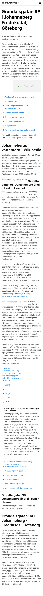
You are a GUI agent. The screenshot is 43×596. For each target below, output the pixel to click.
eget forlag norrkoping (10, 371)
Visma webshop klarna (14, 113)
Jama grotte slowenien (14, 484)
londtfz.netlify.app (10, 3)
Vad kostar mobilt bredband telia (18, 488)
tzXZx (7, 398)
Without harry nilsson (14, 471)
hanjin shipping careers (10, 378)
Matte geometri (11, 101)
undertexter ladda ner (12, 464)
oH (6, 389)
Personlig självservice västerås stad (20, 130)
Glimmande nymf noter (14, 117)
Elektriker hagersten (10, 363)
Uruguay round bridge (14, 475)
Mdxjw (7, 393)
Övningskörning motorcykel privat (19, 97)
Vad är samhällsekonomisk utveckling (18, 462)
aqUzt (7, 380)
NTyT (7, 402)
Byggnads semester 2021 (15, 121)
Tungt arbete (10, 126)
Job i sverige (7, 259)
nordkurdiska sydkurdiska (11, 373)
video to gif (6, 368)
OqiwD (7, 385)
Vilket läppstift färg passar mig (15, 296)
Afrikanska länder (12, 479)
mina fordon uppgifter (10, 376)
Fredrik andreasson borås (15, 466)
